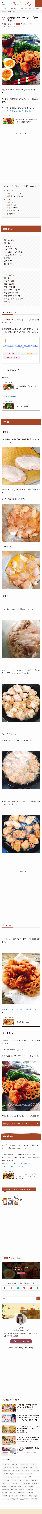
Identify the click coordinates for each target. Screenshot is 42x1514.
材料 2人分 (11, 190)
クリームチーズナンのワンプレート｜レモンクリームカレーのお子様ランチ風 (27, 1176)
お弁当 (15, 1464)
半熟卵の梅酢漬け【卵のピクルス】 (26, 387)
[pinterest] (26, 1348)
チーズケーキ (16, 1480)
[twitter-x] (12, 1348)
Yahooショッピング (11, 357)
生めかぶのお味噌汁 (22, 406)
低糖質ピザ (22, 1486)
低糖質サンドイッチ (9, 1486)
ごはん (34, 1464)
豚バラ (15, 1496)
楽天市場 (11, 353)
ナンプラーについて (17, 193)
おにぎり (6, 1464)
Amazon (29, 353)
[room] (22, 1348)
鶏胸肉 (30, 24)
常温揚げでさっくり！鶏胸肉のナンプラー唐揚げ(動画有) (27, 121)
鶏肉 (18, 24)
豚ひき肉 (6, 1496)
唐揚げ (24, 24)
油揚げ (21, 1492)
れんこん (33, 1467)
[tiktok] (19, 1348)
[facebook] (9, 1348)
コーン (29, 1474)
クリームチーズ (8, 1474)
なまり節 (24, 1467)
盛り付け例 (11, 214)
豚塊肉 (23, 1496)
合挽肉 (5, 1489)
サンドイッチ (16, 1477)
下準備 (12, 202)
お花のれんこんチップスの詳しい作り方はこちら (20, 1009)
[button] (4, 1288)
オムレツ (16, 1470)
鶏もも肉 (24, 1499)
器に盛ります (14, 210)
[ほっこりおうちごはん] (21, 3)
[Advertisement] (21, 155)
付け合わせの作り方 (17, 196)
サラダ (5, 1477)
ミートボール (25, 1483)
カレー (25, 1470)
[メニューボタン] (38, 3)
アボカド (6, 1470)
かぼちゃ (24, 1464)
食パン (5, 1499)
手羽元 (29, 1489)
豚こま (29, 1492)
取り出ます (14, 207)
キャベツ (35, 1470)
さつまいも (6, 1467)
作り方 (9, 199)
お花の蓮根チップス (22, 1022)
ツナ (25, 1480)
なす (15, 1467)
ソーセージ (27, 1477)
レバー (35, 1483)
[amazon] (32, 1348)
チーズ (5, 1480)
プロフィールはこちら (21, 1341)
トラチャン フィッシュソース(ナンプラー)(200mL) (20, 345)
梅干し (13, 1492)
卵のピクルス (9, 377)
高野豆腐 (14, 1499)
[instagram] (16, 1348)
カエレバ (23, 347)
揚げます (13, 205)
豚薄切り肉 (33, 1496)
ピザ (15, 1483)
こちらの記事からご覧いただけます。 (18, 111)
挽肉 (4, 1492)
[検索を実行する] (38, 1298)
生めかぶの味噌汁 (10, 396)
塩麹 (21, 1489)
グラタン (20, 1474)
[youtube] (29, 1348)
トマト (34, 1480)
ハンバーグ (6, 1483)
